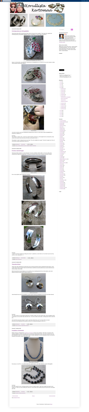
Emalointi (61, 123)
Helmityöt (61, 131)
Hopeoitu (61, 135)
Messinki (61, 161)
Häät (61, 136)
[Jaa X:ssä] (30, 144)
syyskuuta (62, 91)
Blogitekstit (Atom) (17, 397)
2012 (61, 113)
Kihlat (61, 141)
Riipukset (31, 145)
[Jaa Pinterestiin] (32, 144)
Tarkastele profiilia (62, 42)
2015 (61, 87)
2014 (61, 110)
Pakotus (61, 167)
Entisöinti (61, 124)
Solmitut (61, 181)
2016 (61, 86)
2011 (61, 114)
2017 (61, 84)
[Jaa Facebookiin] (31, 144)
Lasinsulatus (62, 152)
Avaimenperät (62, 120)
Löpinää (61, 157)
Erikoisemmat (62, 125)
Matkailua (61, 160)
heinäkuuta (63, 94)
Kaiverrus (61, 139)
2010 (61, 116)
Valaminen (61, 186)
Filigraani (61, 128)
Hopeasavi (62, 134)
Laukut (61, 154)
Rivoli (61, 178)
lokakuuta (62, 90)
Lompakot (61, 156)
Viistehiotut (34, 145)
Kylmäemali (62, 149)
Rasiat (61, 176)
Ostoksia (61, 166)
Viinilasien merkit (63, 187)
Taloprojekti (62, 183)
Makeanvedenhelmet (63, 159)
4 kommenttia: (23, 144)
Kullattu (61, 145)
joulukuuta (63, 88)
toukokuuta (63, 103)
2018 (61, 83)
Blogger (51, 404)
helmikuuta (63, 107)
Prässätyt (61, 170)
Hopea (17, 145)
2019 (61, 81)
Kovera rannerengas (18, 150)
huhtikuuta (63, 104)
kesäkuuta (63, 95)
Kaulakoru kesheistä (18, 330)
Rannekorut (19, 259)
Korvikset (19, 325)
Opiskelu (28, 145)
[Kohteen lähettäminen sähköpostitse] (27, 144)
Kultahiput (61, 146)
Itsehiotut (19, 145)
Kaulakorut (62, 140)
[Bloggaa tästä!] (28, 144)
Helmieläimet (62, 130)
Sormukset (61, 182)
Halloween (62, 129)
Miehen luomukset (23, 145)
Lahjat (22, 325)
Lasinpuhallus (62, 151)
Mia (66, 34)
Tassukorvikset (16, 264)
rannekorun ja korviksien (28, 332)
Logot (61, 155)
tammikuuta (63, 108)
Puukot (61, 172)
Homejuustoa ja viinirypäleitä (20, 31)
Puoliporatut (62, 171)
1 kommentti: (23, 391)
